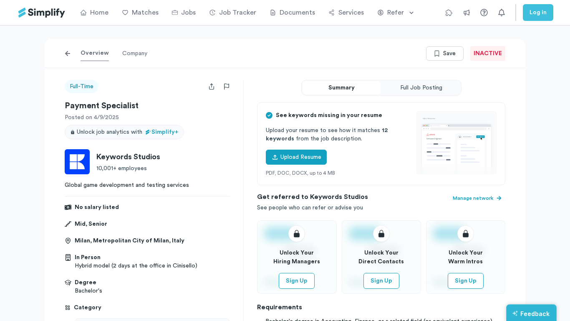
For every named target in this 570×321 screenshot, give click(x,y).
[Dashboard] (42, 13)
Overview (95, 53)
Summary (341, 88)
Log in (538, 12)
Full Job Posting (421, 88)
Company (134, 53)
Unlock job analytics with (128, 132)
